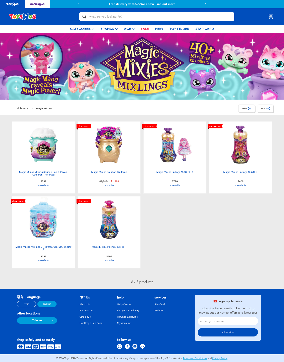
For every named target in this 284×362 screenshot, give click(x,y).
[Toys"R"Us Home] (22, 17)
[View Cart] (271, 17)
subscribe (227, 332)
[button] (205, 4)
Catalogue (85, 316)
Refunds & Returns (127, 316)
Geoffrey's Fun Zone (90, 323)
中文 (26, 303)
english (47, 303)
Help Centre (124, 304)
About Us (84, 304)
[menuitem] (82, 29)
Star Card (159, 304)
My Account (124, 323)
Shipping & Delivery (128, 310)
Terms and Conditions (195, 358)
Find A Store (86, 310)
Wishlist (158, 310)
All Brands (23, 108)
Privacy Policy (219, 358)
